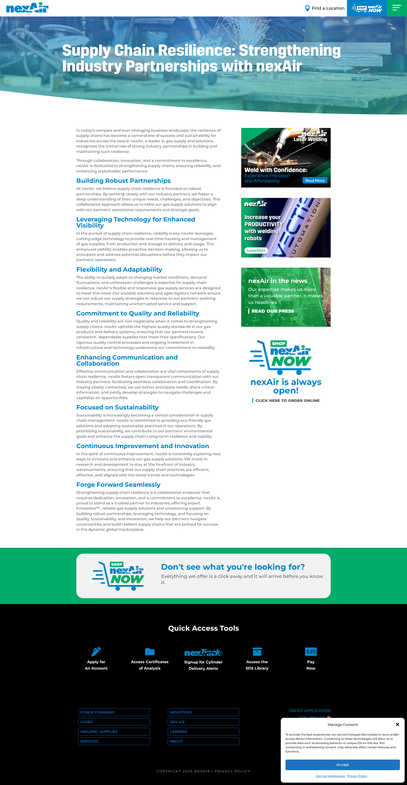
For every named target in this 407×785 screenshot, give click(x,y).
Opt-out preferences (330, 776)
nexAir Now (367, 8)
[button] (397, 724)
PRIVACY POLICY (232, 771)
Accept (342, 764)
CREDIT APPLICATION (310, 710)
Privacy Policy (357, 776)
